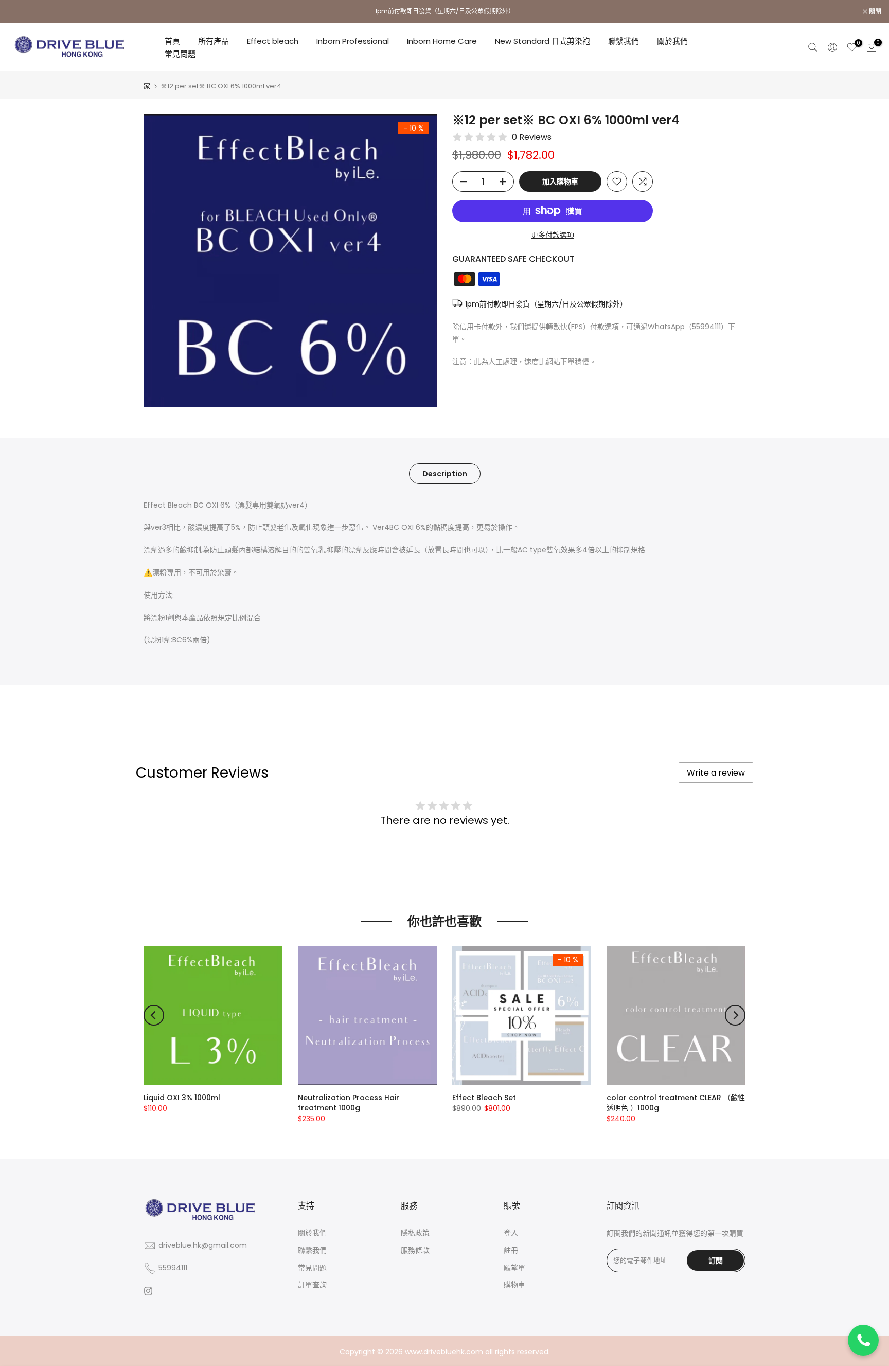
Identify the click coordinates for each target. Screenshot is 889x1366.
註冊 (511, 1250)
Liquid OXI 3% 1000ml (182, 1097)
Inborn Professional (352, 40)
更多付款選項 (552, 235)
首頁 (172, 40)
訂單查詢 (312, 1285)
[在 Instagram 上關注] (148, 1291)
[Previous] (154, 1015)
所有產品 (213, 40)
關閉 (19, 12)
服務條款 (415, 1250)
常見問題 (180, 53)
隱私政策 (415, 1233)
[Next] (735, 1015)
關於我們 (672, 40)
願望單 (514, 1268)
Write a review (716, 773)
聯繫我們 (623, 40)
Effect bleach (272, 40)
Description (444, 473)
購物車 (514, 1285)
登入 (511, 1233)
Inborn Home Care (442, 40)
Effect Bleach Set (484, 1097)
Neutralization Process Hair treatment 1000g (348, 1102)
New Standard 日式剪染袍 (542, 40)
